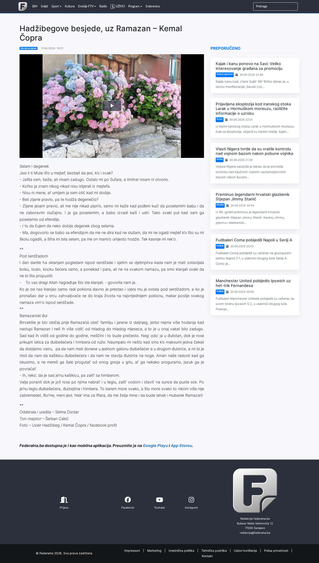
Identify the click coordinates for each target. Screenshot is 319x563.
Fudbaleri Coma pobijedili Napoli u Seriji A (254, 240)
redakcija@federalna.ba (255, 532)
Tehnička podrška (214, 550)
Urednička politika (182, 550)
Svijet (220, 119)
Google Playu (155, 445)
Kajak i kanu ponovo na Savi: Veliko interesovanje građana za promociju (249, 66)
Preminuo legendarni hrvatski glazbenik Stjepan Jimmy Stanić (252, 196)
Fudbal (220, 245)
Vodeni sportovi (225, 74)
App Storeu (181, 445)
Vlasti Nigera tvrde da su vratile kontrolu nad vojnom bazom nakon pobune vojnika (254, 151)
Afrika (220, 159)
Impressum (132, 550)
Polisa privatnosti (276, 550)
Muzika (220, 204)
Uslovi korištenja (246, 550)
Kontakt (207, 556)
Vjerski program (28, 48)
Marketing (154, 550)
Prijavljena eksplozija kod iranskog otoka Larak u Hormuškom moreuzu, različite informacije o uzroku (253, 109)
